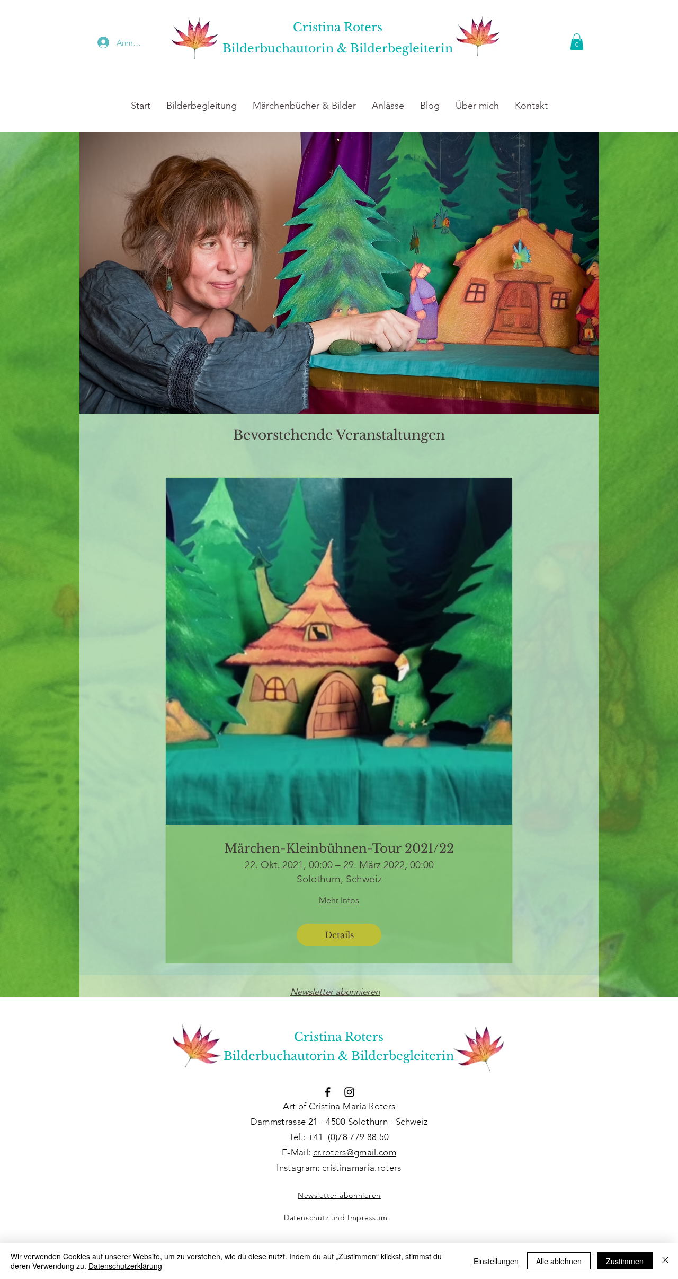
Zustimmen (625, 1261)
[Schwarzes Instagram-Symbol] (349, 1092)
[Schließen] (665, 1261)
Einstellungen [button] (496, 1261)
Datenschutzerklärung (125, 1265)
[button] (577, 41)
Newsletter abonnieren (335, 991)
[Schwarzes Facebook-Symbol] (327, 1092)
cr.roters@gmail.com (354, 1152)
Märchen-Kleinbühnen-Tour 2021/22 (339, 849)
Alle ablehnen (559, 1261)
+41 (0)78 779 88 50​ (348, 1137)
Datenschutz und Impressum (335, 1217)
